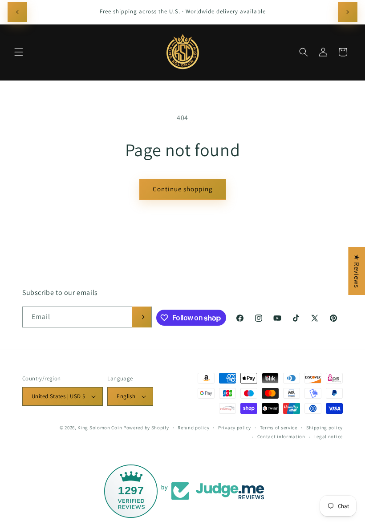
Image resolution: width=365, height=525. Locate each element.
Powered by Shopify (146, 427)
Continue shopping (183, 189)
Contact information (281, 436)
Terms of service (278, 427)
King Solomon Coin (99, 427)
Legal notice (328, 436)
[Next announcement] (347, 12)
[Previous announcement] (17, 12)
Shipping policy (324, 427)
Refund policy (193, 427)
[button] (18, 52)
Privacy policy (234, 427)
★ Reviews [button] (356, 271)
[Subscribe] (141, 317)
